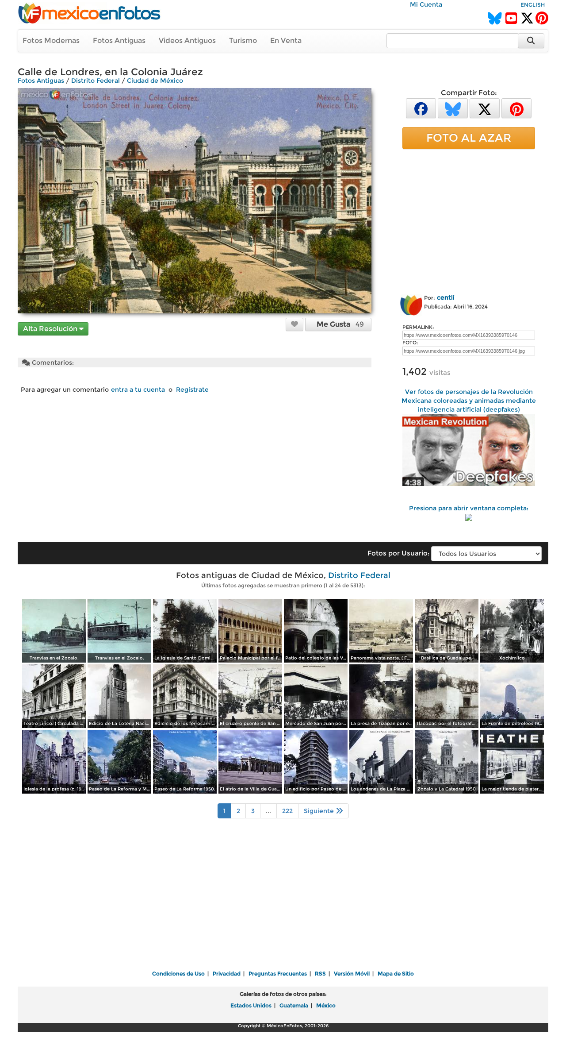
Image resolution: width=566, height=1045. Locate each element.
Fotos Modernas (51, 40)
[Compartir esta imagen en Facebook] (421, 108)
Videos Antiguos (187, 40)
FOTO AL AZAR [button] (468, 137)
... (268, 811)
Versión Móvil (352, 973)
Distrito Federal (95, 81)
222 (287, 811)
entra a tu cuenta (138, 389)
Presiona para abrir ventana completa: (468, 508)
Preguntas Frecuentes (278, 973)
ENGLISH (532, 4)
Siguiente (320, 811)
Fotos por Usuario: (398, 553)
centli (446, 297)
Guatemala (293, 1005)
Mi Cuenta (426, 4)
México (326, 1005)
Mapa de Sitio (396, 973)
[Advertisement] (468, 220)
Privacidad (227, 973)
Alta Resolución (51, 328)
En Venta (286, 40)
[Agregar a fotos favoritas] (294, 324)
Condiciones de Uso (178, 973)
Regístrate (192, 389)
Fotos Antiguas (119, 40)
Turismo (243, 40)
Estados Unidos (251, 1005)
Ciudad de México (155, 81)
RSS (320, 973)
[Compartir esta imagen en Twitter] (485, 108)
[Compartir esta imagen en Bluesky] (453, 108)
